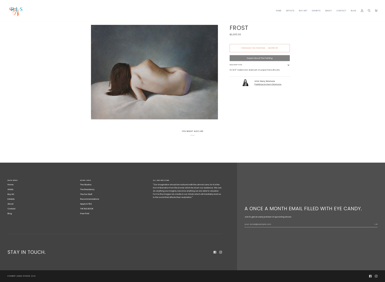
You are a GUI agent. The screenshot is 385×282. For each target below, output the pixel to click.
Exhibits (11, 199)
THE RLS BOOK (86, 208)
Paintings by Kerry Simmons (267, 84)
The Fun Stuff (86, 194)
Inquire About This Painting (260, 58)
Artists (10, 189)
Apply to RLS (86, 203)
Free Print (84, 213)
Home (11, 184)
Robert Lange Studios (19, 276)
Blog (10, 213)
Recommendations (89, 199)
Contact (11, 208)
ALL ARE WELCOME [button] (161, 180)
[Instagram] (220, 252)
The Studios (85, 184)
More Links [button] (85, 180)
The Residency (87, 189)
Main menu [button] (13, 180)
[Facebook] (215, 252)
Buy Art (11, 194)
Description (236, 65)
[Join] (373, 224)
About (10, 203)
